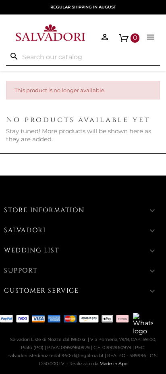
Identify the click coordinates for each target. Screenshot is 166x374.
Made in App (113, 363)
